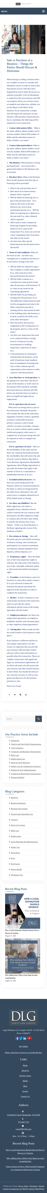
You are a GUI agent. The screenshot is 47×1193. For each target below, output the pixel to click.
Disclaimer (34, 1186)
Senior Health (16, 869)
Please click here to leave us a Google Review (23, 1053)
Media (25, 1081)
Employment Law (18, 759)
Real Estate (15, 864)
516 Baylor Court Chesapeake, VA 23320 (23, 1115)
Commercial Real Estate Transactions (26, 774)
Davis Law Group (18, 825)
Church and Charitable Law (22, 814)
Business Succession (19, 809)
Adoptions (15, 740)
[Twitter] (14, 694)
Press (13, 858)
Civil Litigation (17, 748)
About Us (25, 1071)
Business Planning (18, 803)
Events (25, 1091)
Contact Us (25, 1096)
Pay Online (23, 1046)
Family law (15, 847)
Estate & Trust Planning (20, 763)
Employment (16, 836)
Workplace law (17, 875)
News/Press (15, 853)
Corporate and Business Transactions (26, 752)
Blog (25, 1086)
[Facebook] (9, 694)
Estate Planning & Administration (24, 842)
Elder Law (15, 755)
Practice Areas (25, 1076)
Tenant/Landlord (17, 777)
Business (14, 798)
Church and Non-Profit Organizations (26, 744)
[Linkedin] (20, 694)
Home (25, 1065)
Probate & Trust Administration (23, 770)
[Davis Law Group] (23, 4)
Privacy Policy (23, 1186)
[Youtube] (26, 694)
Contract (14, 820)
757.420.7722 (23, 1122)
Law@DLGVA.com (23, 1129)
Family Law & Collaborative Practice (26, 766)
